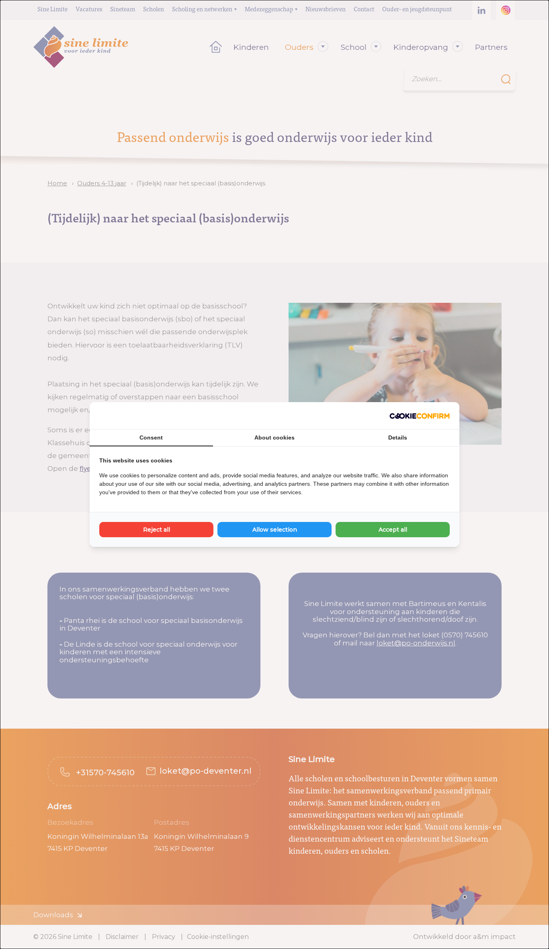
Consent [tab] (151, 437)
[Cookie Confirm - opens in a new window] (419, 416)
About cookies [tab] (274, 437)
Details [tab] (397, 437)
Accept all (393, 529)
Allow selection (274, 529)
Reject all (156, 529)
